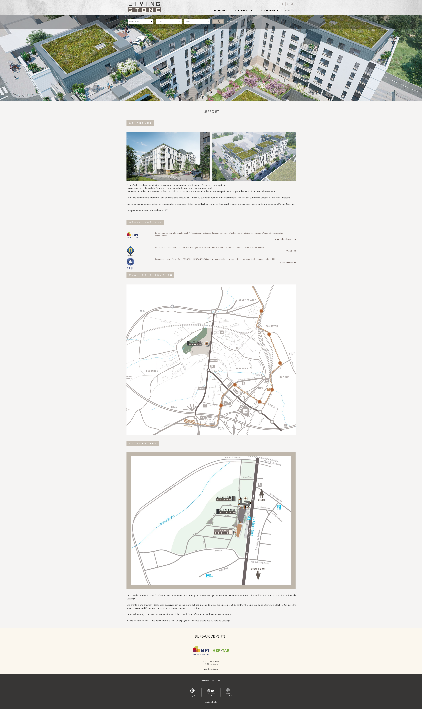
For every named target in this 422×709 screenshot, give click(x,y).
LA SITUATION (242, 10)
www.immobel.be (288, 263)
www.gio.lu (291, 251)
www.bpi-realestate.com (285, 239)
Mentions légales (211, 702)
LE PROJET (219, 10)
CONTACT (288, 10)
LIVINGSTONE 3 (267, 10)
